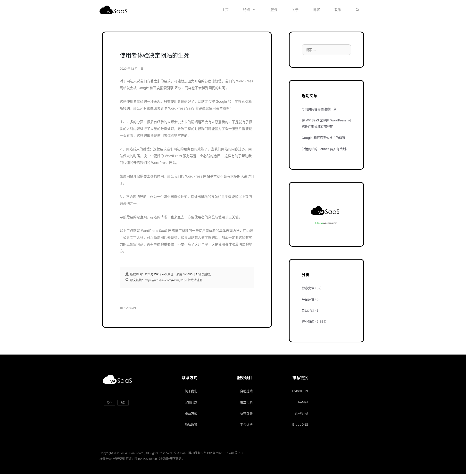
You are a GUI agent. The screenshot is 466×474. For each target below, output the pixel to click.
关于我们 (191, 391)
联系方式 (191, 413)
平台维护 (246, 424)
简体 (109, 402)
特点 (246, 10)
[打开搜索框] (357, 9)
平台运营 (308, 299)
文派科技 (164, 459)
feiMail (303, 402)
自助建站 (308, 310)
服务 (273, 10)
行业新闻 (130, 308)
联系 (337, 10)
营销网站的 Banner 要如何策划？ (325, 149)
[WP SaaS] (115, 10)
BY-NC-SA (190, 274)
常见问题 (191, 402)
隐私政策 (191, 424)
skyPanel (301, 413)
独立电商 (246, 402)
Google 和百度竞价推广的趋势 (323, 138)
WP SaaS (160, 274)
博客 (316, 10)
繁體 (123, 402)
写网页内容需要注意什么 (319, 109)
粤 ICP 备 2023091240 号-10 (223, 453)
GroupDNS (300, 424)
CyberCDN (300, 391)
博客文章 (308, 288)
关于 (295, 10)
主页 (225, 10)
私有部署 (246, 413)
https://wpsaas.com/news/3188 (166, 280)
